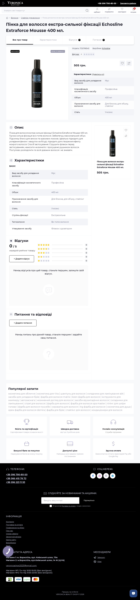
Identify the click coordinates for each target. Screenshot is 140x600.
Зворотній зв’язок (13, 537)
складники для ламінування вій (105, 393)
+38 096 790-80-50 (16, 474)
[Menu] (3, 3)
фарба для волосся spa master (88, 403)
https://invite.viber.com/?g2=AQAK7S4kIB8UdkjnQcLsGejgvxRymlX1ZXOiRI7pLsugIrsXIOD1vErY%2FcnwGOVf (106, 476)
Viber (99, 562)
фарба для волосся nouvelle (34, 407)
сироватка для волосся (65, 407)
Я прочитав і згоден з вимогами (71, 506)
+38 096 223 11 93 (15, 482)
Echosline (106, 48)
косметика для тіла (48, 393)
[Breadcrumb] (7, 18)
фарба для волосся (58, 403)
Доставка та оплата (68, 506)
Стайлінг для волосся (30, 18)
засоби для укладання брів (23, 397)
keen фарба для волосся (86, 397)
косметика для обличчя (21, 393)
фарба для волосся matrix (55, 397)
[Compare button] (129, 63)
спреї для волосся (35, 403)
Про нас (9, 531)
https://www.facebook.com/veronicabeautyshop (93, 476)
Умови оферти (12, 534)
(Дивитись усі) (98, 74)
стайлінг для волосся (78, 410)
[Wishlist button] (122, 63)
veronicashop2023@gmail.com (21, 565)
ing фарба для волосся (93, 407)
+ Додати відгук (22, 259)
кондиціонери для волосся (107, 410)
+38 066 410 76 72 (16, 478)
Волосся (14, 18)
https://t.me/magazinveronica (112, 476)
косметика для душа (118, 407)
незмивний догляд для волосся (55, 400)
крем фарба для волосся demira (26, 410)
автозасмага (28, 400)
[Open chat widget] (133, 593)
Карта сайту (11, 540)
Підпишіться (89, 500)
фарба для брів (55, 410)
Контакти (10, 522)
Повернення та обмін (15, 528)
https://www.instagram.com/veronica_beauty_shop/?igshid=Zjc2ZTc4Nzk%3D (99, 476)
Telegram (101, 557)
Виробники (11, 543)
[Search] (87, 10)
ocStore (75, 592)
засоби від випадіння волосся (92, 400)
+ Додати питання (23, 323)
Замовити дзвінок (128, 3)
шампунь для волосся (72, 393)
